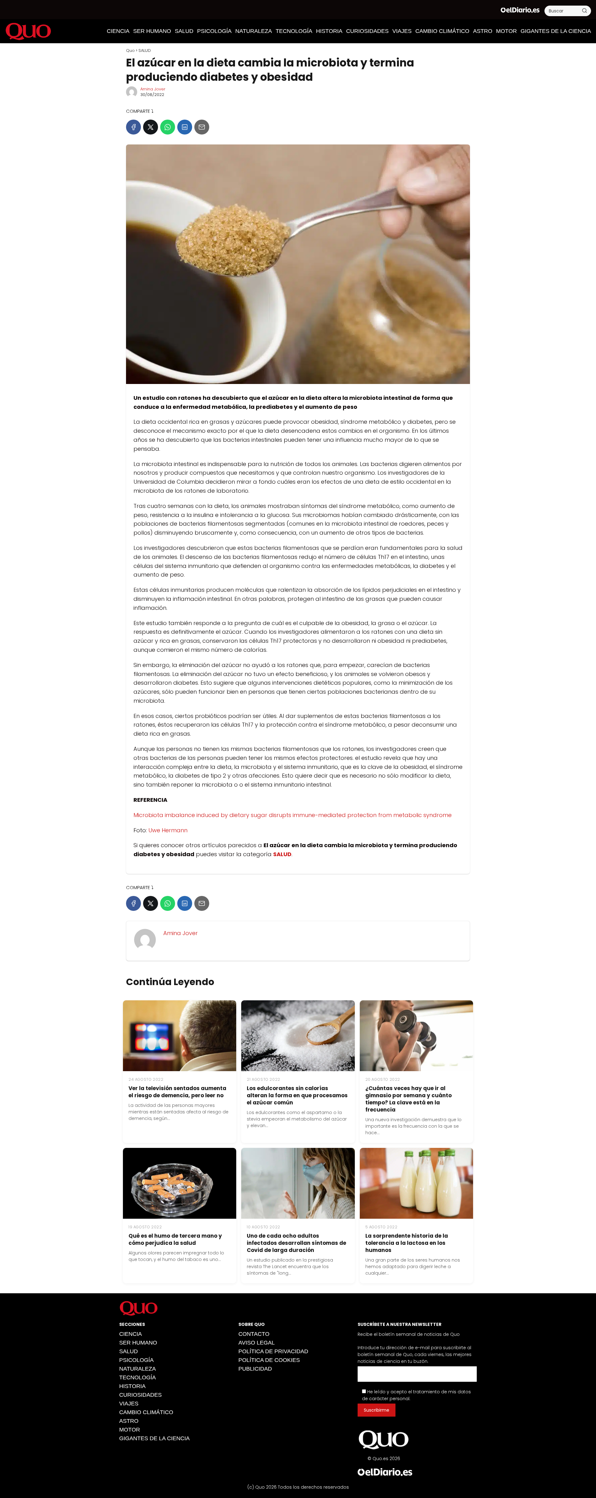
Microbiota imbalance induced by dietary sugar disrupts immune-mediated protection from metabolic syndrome (292, 815)
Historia (329, 31)
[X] (150, 127)
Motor (506, 31)
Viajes (402, 31)
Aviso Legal (256, 1343)
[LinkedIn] (184, 127)
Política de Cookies (269, 1360)
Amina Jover (152, 89)
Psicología (214, 31)
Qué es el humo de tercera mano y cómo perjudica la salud (175, 1239)
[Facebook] (133, 127)
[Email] (201, 127)
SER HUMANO (152, 31)
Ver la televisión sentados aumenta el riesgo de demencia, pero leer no (177, 1092)
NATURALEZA (253, 31)
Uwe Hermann (167, 830)
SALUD (184, 31)
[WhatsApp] (167, 127)
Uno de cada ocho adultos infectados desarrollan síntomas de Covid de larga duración (296, 1243)
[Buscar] (584, 11)
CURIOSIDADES (367, 31)
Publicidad (255, 1369)
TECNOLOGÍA (294, 31)
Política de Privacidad (273, 1351)
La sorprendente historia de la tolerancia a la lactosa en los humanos (406, 1243)
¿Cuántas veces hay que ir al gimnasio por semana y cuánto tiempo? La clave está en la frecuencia (408, 1099)
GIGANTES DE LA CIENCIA (556, 31)
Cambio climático (442, 31)
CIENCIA (118, 31)
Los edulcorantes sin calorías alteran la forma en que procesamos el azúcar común (297, 1095)
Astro (482, 31)
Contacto (253, 1334)
